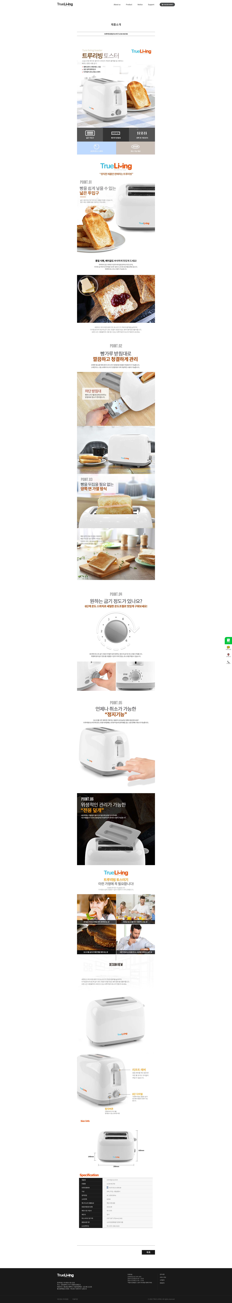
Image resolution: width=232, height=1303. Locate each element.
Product (129, 4)
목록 (148, 1252)
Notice (140, 4)
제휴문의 (162, 1283)
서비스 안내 (163, 1277)
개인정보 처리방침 (62, 1299)
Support (151, 4)
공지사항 (162, 1274)
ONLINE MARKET (168, 4)
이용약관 (75, 1299)
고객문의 (162, 1280)
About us (117, 4)
